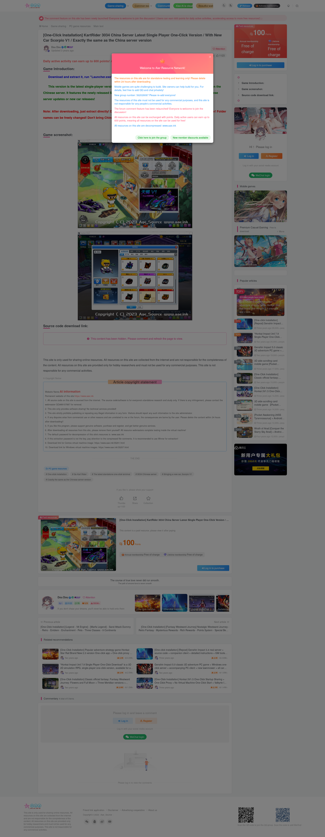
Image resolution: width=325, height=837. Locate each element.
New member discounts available (190, 137)
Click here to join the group (152, 137)
